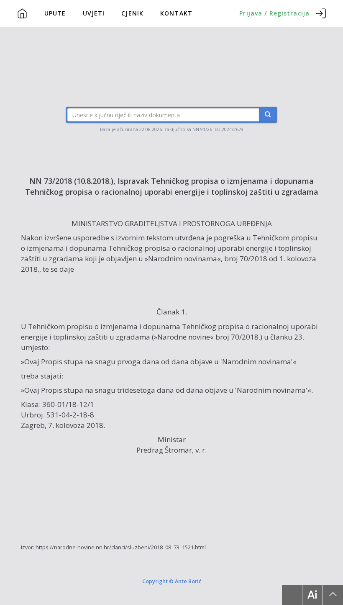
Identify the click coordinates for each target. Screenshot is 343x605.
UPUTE (55, 13)
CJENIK (132, 13)
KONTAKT (176, 13)
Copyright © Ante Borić (171, 581)
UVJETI (94, 13)
